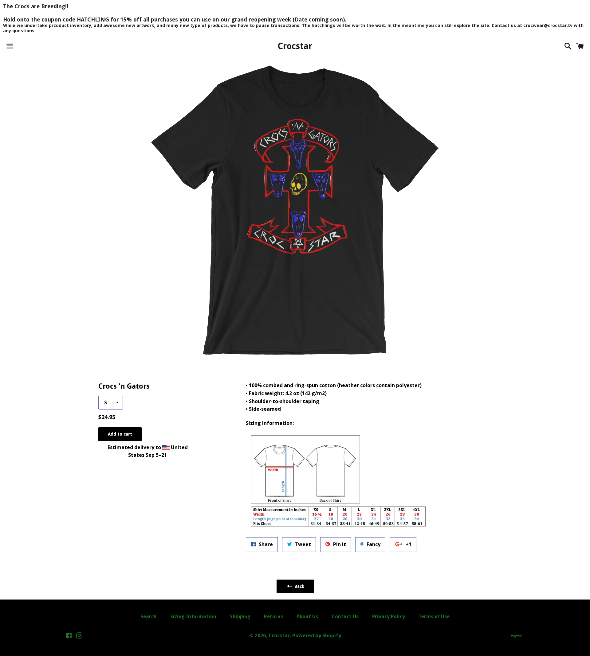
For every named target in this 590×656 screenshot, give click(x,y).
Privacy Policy (388, 616)
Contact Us (345, 616)
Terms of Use (434, 616)
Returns (273, 616)
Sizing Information (193, 616)
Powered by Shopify (316, 635)
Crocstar (294, 46)
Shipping (240, 616)
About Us (307, 616)
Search (148, 616)
